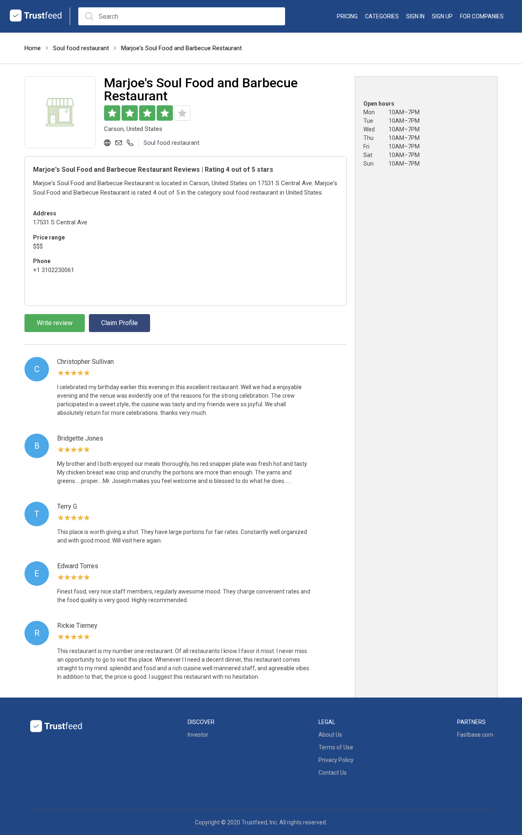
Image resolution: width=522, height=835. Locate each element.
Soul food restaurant (81, 48)
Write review (55, 323)
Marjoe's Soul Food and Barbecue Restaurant (181, 48)
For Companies (482, 16)
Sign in (415, 16)
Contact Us (333, 772)
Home (32, 48)
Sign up (442, 16)
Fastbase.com (475, 734)
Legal (327, 722)
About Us (330, 734)
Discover (201, 722)
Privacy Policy (336, 760)
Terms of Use (336, 747)
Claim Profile (119, 323)
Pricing (347, 16)
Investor (198, 734)
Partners (471, 722)
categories (382, 16)
